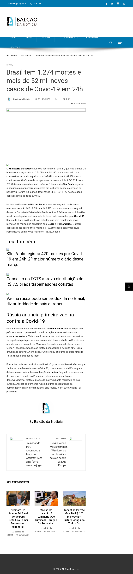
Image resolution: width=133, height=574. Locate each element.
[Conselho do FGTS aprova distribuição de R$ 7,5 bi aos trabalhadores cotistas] (7, 274)
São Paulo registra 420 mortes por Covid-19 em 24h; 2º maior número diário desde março (44, 259)
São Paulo (68, 184)
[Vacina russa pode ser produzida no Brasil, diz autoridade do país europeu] (7, 293)
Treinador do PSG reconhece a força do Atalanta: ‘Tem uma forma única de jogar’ (34, 452)
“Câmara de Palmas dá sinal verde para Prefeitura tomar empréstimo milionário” (18, 518)
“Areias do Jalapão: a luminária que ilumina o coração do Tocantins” (46, 517)
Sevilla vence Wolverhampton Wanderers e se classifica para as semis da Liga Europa (58, 452)
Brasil (9, 65)
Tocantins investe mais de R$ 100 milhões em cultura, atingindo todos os (74, 517)
